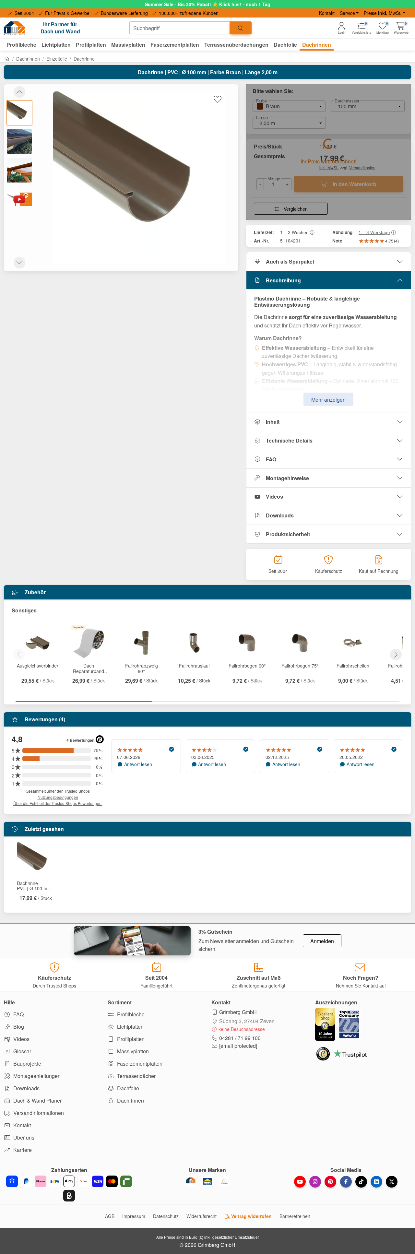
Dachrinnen (28, 58)
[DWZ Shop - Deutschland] (190, 1181)
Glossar (21, 1051)
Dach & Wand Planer (37, 1100)
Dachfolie (127, 1088)
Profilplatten (130, 1039)
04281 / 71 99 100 (240, 1038)
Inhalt (272, 421)
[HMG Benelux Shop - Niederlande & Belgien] (207, 1181)
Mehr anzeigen (328, 399)
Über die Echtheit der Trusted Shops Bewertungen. (57, 803)
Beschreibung (283, 280)
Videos (274, 496)
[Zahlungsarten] (69, 1188)
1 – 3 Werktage (374, 232)
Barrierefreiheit (294, 1216)
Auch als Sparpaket (290, 261)
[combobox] (179, 27)
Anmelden (322, 941)
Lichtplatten (130, 1026)
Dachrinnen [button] (316, 44)
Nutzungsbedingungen (58, 797)
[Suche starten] (241, 27)
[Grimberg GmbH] (224, 1181)
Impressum (133, 1216)
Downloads (280, 515)
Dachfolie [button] (285, 44)
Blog (18, 1026)
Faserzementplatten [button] (174, 44)
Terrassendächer (136, 1076)
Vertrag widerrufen (251, 1216)
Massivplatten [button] (128, 44)
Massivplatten (132, 1051)
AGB (109, 1216)
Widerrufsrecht (201, 1216)
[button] (401, 28)
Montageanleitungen (36, 1076)
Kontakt (327, 13)
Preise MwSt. (382, 13)
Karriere (22, 1149)
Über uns (23, 1137)
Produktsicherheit (288, 534)
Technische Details (289, 440)
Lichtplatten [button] (56, 44)
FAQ (271, 459)
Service (347, 13)
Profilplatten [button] (91, 44)
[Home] (7, 58)
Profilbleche (130, 1014)
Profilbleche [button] (21, 44)
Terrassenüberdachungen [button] (236, 44)
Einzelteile (56, 58)
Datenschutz (166, 1216)
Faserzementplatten (139, 1063)
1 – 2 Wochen (294, 232)
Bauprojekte (26, 1063)
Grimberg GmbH (238, 1012)
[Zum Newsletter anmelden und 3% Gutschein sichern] (132, 940)
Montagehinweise (287, 478)
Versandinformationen (38, 1113)
